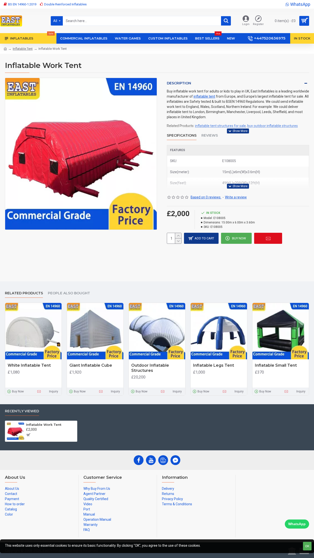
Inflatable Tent (23, 49)
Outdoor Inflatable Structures (150, 368)
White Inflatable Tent (29, 365)
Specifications (181, 135)
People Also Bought (69, 293)
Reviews (209, 135)
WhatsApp (297, 524)
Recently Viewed (22, 411)
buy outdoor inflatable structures (272, 126)
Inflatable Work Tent (43, 425)
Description (179, 83)
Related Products (24, 293)
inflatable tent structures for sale (220, 126)
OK (307, 546)
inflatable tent (204, 96)
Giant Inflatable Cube (90, 365)
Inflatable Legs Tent (213, 365)
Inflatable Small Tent (276, 365)
